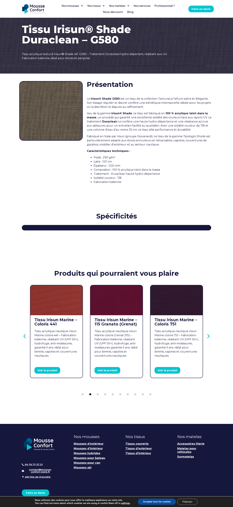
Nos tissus (94, 5)
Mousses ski (82, 467)
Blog (130, 12)
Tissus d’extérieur (138, 448)
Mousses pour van (87, 462)
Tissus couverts (137, 443)
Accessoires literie (191, 443)
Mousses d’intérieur (88, 448)
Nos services (142, 5)
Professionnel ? (165, 5)
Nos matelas (117, 5)
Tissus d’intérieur (138, 453)
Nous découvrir (113, 12)
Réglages (187, 501)
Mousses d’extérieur (89, 443)
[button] (24, 336)
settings (125, 503)
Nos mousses (70, 5)
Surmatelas (185, 456)
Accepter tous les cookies (157, 501)
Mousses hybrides (87, 453)
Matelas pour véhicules (186, 450)
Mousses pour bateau (89, 458)
